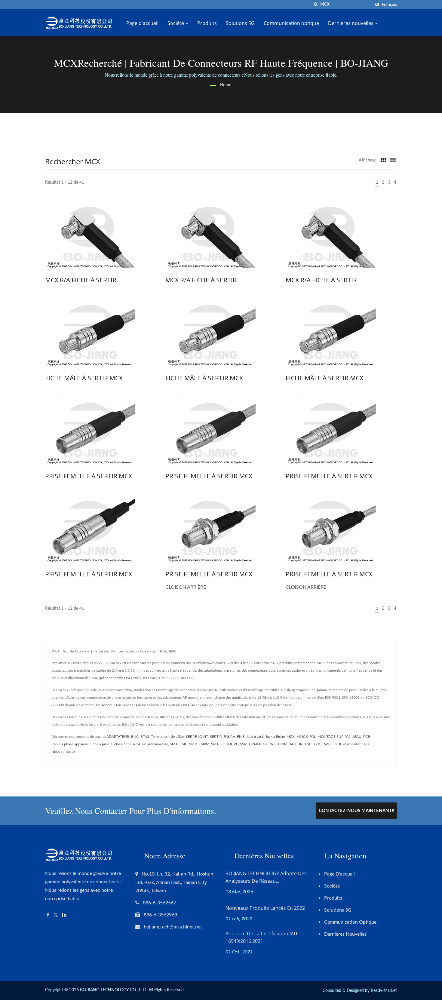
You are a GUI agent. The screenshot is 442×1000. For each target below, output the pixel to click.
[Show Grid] (384, 160)
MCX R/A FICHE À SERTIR (80, 280)
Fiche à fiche (121, 744)
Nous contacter (63, 751)
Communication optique (291, 23)
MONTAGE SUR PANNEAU (339, 736)
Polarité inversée (155, 744)
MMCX (302, 736)
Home (225, 85)
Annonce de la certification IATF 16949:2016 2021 (262, 937)
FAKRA (229, 736)
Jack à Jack (255, 736)
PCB (366, 736)
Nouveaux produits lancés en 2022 (265, 908)
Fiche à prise (99, 744)
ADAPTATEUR (117, 736)
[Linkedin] (64, 915)
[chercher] (315, 5)
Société (176, 23)
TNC (308, 744)
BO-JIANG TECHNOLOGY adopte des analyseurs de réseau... (266, 877)
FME (240, 736)
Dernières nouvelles (351, 23)
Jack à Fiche (275, 736)
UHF (338, 744)
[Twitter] (56, 915)
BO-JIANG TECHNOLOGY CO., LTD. (113, 990)
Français (389, 4)
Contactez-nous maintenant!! (356, 810)
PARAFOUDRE (264, 744)
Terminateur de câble (167, 736)
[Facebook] (48, 915)
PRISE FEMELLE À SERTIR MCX (88, 476)
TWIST (327, 744)
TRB (316, 744)
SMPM (203, 744)
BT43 (144, 736)
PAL (313, 736)
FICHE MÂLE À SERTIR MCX (84, 378)
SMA (174, 744)
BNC (135, 736)
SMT (215, 744)
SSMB (245, 744)
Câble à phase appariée (69, 744)
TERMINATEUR (290, 744)
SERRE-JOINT (197, 736)
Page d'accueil (142, 23)
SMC (183, 744)
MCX (291, 736)
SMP (193, 744)
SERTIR (216, 736)
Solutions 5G (240, 23)
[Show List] (393, 160)
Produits (207, 23)
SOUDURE (229, 744)
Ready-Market (384, 991)
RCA (136, 744)
